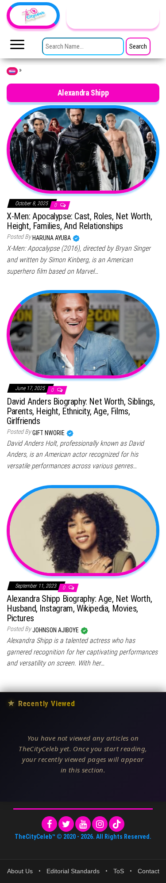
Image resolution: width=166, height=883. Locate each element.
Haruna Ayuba (52, 237)
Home (12, 71)
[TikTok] (116, 824)
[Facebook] (49, 824)
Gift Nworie (49, 432)
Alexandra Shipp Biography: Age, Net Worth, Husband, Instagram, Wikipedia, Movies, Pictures (79, 608)
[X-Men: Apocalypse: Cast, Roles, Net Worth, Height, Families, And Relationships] (83, 148)
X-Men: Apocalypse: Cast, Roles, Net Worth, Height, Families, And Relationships (79, 221)
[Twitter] (66, 824)
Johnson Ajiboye (56, 630)
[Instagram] (100, 824)
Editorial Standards (73, 871)
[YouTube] (83, 824)
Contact (148, 871)
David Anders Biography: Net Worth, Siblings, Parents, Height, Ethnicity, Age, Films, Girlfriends (80, 411)
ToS (118, 871)
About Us (20, 871)
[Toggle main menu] (17, 47)
